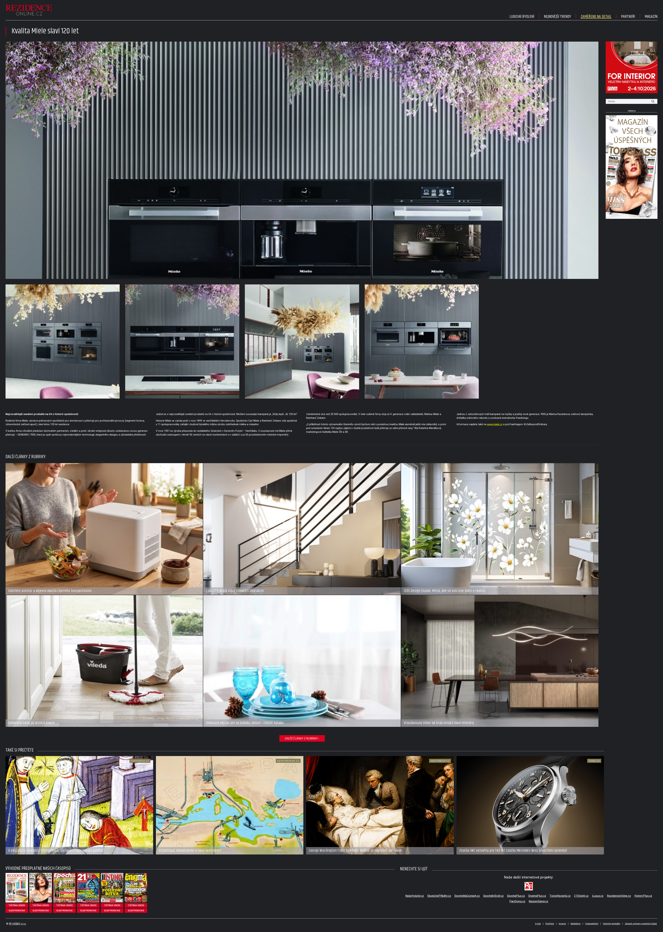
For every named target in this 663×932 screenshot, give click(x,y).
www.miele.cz (494, 424)
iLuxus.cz (597, 895)
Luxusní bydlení (522, 16)
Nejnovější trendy (557, 16)
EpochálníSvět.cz (493, 895)
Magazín (651, 16)
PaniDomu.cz (517, 901)
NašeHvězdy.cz (414, 895)
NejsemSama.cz (538, 901)
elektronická (17, 910)
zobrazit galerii (302, 160)
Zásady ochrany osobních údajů (641, 923)
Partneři (628, 16)
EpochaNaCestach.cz (467, 895)
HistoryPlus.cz (643, 895)
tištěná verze (17, 905)
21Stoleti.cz (581, 895)
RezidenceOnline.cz (619, 895)
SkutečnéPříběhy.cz (439, 895)
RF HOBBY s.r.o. (17, 923)
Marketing (575, 923)
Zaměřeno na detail (596, 16)
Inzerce (562, 923)
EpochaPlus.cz (516, 895)
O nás (538, 923)
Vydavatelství (591, 923)
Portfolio (549, 923)
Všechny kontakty (611, 923)
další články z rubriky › (302, 738)
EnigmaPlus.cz (537, 895)
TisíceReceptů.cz (560, 895)
